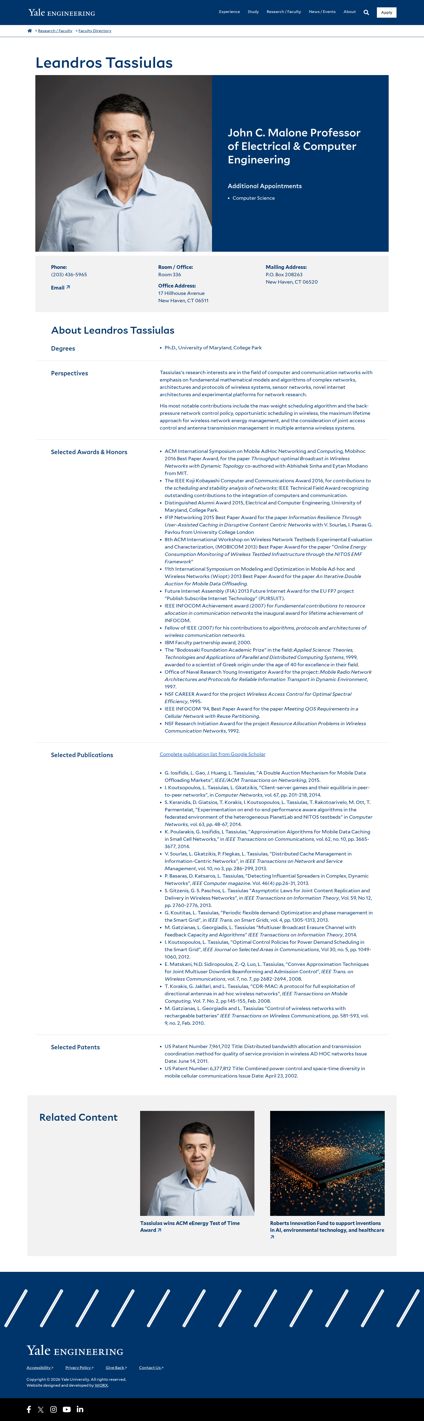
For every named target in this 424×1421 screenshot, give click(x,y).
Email (58, 288)
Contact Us (151, 1367)
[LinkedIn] (80, 1409)
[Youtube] (67, 1409)
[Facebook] (28, 1409)
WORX (101, 1385)
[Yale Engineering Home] (64, 13)
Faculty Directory (95, 30)
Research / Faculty (55, 30)
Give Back (116, 1367)
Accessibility (40, 1367)
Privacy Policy (80, 1367)
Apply (386, 12)
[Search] (366, 13)
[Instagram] (53, 1409)
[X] (40, 1410)
